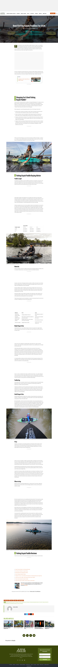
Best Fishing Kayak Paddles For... (7, 628)
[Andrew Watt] (9, 608)
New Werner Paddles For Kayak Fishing (21, 570)
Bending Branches (9, 602)
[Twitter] (27, 614)
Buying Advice (7, 600)
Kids (20, 602)
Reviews (18, 13)
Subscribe (53, 13)
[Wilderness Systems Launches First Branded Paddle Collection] (39, 623)
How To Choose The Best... (18, 627)
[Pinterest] (29, 614)
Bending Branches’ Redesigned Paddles (21, 572)
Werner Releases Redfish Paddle (20, 574)
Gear (11, 600)
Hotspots (32, 13)
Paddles (15, 600)
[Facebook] (25, 614)
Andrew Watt (29, 31)
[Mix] (33, 614)
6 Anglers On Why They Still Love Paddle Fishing (24, 79)
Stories (36, 13)
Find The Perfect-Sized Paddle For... (49, 628)
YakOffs (40, 13)
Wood (18, 603)
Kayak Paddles (21, 600)
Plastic (41, 602)
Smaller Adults (45, 602)
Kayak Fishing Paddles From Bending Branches (22, 569)
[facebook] (30, 635)
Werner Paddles (6, 603)
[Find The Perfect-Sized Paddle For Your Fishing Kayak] (49, 623)
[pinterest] (27, 635)
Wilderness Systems (13, 603)
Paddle (28, 602)
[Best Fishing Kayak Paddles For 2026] (8, 623)
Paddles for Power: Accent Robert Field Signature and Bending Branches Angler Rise (28, 575)
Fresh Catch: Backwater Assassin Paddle (21, 578)
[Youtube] (24, 660)
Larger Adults (24, 602)
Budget (17, 602)
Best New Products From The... (28, 628)
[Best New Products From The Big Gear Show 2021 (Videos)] (29, 623)
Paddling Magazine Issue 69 (34, 602)
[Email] (31, 614)
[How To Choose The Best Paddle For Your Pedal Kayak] (18, 623)
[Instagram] (20, 660)
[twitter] (24, 635)
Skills (28, 13)
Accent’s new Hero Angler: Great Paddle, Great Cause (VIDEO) (25, 577)
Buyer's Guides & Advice (11, 13)
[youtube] (34, 635)
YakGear (21, 603)
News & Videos (23, 13)
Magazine (44, 13)
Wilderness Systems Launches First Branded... (39, 628)
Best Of (14, 602)
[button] (56, 13)
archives (26, 585)
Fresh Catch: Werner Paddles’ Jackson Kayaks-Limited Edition (25, 580)
